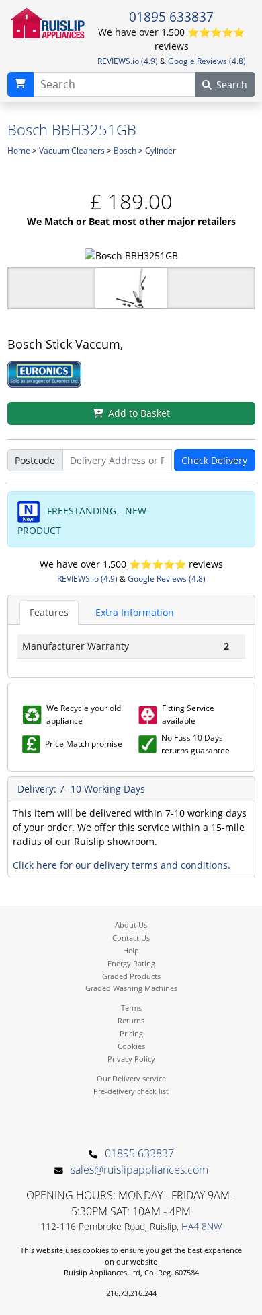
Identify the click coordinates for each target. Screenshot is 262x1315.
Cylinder (160, 150)
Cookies (131, 1046)
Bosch (125, 150)
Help (131, 950)
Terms (131, 1008)
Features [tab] (49, 612)
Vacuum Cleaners (72, 150)
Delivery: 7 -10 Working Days (81, 788)
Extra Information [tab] (134, 612)
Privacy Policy (131, 1059)
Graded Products (131, 976)
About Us (131, 925)
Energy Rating (131, 963)
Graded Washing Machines (131, 988)
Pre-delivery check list (131, 1091)
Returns (131, 1020)
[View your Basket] (20, 84)
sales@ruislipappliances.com (139, 1169)
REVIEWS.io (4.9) (127, 61)
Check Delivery (214, 460)
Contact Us (131, 938)
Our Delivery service (131, 1078)
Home (18, 150)
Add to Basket (139, 413)
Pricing (131, 1033)
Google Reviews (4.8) (207, 61)
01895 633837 (171, 17)
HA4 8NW (201, 1226)
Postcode (35, 460)
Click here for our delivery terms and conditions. (121, 864)
